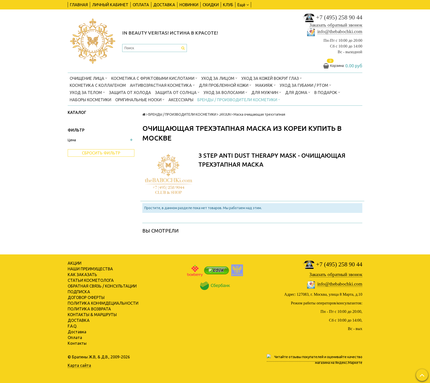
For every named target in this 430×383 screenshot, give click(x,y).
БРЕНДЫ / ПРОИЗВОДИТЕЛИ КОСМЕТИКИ (237, 99)
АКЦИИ (74, 263)
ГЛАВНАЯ (79, 4)
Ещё (241, 4)
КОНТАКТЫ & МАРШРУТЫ (92, 314)
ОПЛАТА (141, 4)
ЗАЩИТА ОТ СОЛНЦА (176, 92)
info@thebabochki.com (339, 31)
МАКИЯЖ (264, 85)
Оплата (75, 337)
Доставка (77, 332)
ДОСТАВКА (164, 4)
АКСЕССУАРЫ (180, 99)
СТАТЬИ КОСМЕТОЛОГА (91, 280)
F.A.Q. (72, 326)
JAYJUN (225, 114)
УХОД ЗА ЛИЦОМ (218, 78)
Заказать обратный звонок (335, 25)
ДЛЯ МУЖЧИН (265, 92)
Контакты (77, 343)
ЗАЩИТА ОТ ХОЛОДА (130, 92)
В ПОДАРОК (326, 92)
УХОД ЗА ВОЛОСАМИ (224, 92)
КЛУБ (228, 4)
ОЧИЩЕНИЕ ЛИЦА (87, 78)
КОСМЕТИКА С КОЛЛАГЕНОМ (98, 85)
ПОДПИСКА (79, 291)
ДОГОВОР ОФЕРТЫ (86, 297)
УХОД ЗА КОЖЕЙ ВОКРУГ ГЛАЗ (270, 78)
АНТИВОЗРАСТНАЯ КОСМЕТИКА (161, 85)
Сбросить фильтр (101, 153)
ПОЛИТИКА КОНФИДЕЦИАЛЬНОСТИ (103, 303)
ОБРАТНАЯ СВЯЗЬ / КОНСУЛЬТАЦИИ (102, 286)
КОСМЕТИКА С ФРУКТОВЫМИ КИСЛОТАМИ (153, 78)
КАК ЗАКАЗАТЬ (82, 274)
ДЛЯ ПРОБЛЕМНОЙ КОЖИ (224, 85)
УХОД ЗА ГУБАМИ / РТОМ (304, 85)
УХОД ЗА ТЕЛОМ (86, 92)
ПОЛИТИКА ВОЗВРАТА (89, 309)
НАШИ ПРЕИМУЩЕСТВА (90, 269)
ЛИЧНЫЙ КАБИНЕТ (110, 4)
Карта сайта (79, 365)
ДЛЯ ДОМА (296, 92)
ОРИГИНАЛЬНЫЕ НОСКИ (138, 99)
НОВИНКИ (188, 4)
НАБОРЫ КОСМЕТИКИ (90, 99)
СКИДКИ (211, 4)
